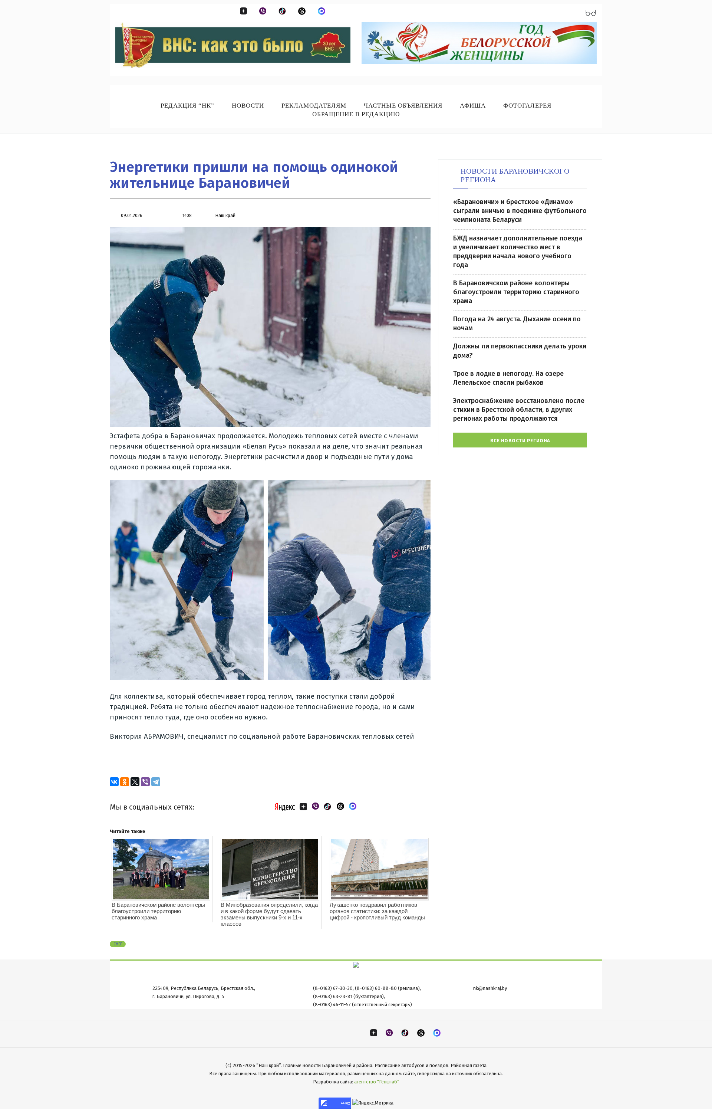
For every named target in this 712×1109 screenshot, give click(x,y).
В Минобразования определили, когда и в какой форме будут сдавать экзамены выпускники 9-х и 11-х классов (269, 914)
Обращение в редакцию (356, 114)
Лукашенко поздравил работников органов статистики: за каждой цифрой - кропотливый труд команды (377, 911)
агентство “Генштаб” (376, 1082)
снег (117, 944)
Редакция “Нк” (187, 105)
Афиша (473, 105)
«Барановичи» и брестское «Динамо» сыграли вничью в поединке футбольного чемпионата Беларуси (520, 211)
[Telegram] (155, 781)
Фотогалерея (527, 105)
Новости (248, 105)
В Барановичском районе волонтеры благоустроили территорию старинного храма (158, 911)
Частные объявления (403, 105)
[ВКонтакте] (114, 781)
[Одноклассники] (124, 781)
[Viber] (145, 781)
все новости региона (520, 440)
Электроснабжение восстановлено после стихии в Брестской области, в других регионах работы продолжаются (518, 410)
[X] (135, 781)
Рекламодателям (313, 105)
